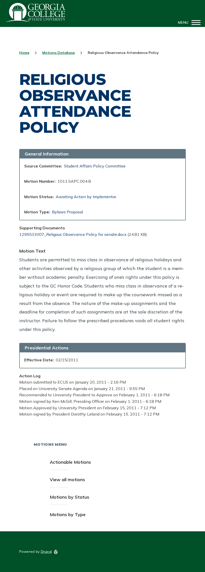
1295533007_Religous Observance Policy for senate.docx (72, 234)
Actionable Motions (70, 462)
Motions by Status (69, 497)
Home (24, 52)
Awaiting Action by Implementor (86, 196)
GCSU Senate (35, 12)
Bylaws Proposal (67, 211)
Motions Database (58, 52)
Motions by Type (68, 514)
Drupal (46, 551)
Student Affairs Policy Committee (95, 165)
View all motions (67, 479)
